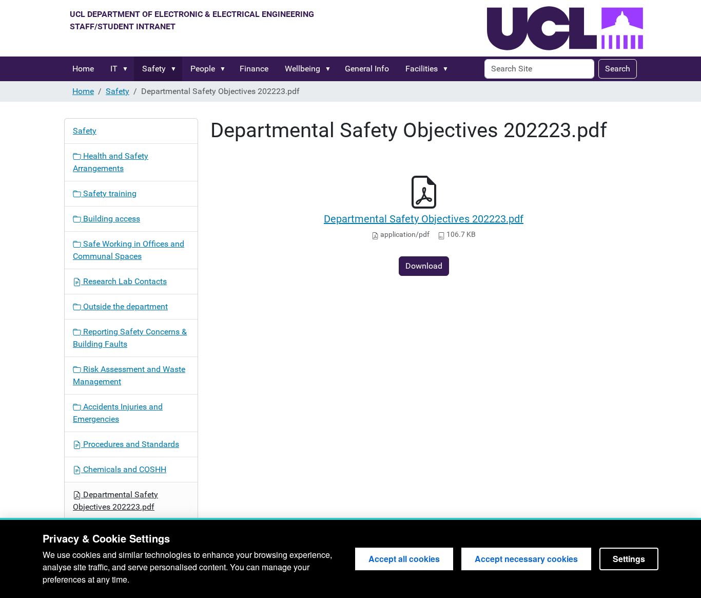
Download (423, 266)
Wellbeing (302, 68)
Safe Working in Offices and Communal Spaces (128, 250)
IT (114, 68)
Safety (154, 68)
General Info (367, 68)
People (202, 68)
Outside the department (124, 306)
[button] (127, 69)
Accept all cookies (404, 559)
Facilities (421, 68)
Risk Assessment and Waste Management (129, 375)
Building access (110, 218)
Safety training (109, 193)
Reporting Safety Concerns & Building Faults (130, 338)
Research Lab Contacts (124, 281)
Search (617, 68)
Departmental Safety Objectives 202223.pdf (423, 219)
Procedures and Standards (130, 444)
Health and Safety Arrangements (110, 162)
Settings (629, 559)
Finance (254, 68)
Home (83, 68)
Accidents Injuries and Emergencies (118, 413)
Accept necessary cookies (526, 559)
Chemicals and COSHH (123, 469)
